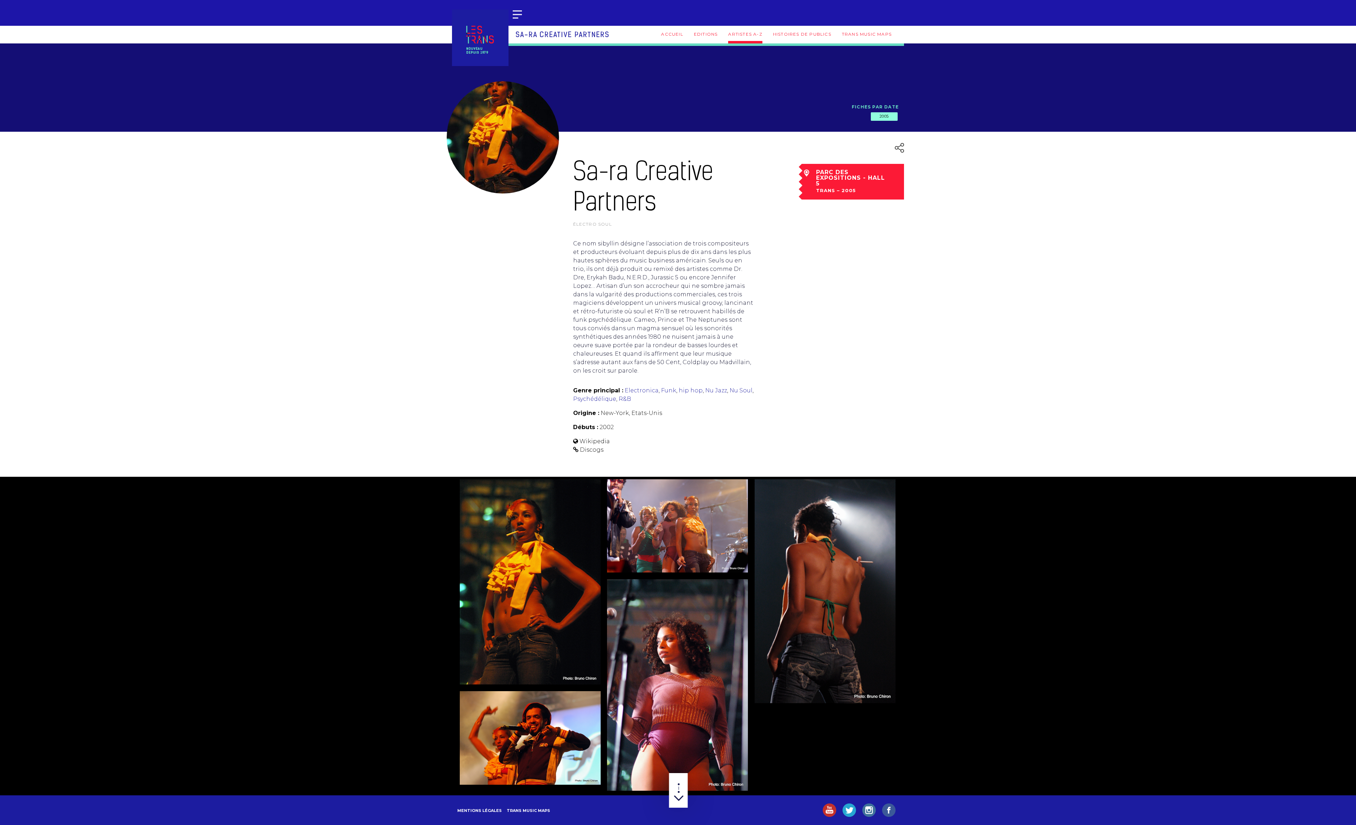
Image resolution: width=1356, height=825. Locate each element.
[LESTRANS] (480, 38)
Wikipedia (594, 441)
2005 (884, 116)
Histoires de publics (802, 34)
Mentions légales (479, 810)
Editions (706, 34)
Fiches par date (875, 106)
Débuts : (585, 427)
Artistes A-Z (745, 34)
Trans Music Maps (867, 34)
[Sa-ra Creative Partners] (530, 581)
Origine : (586, 413)
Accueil (672, 34)
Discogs (591, 449)
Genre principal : (598, 390)
